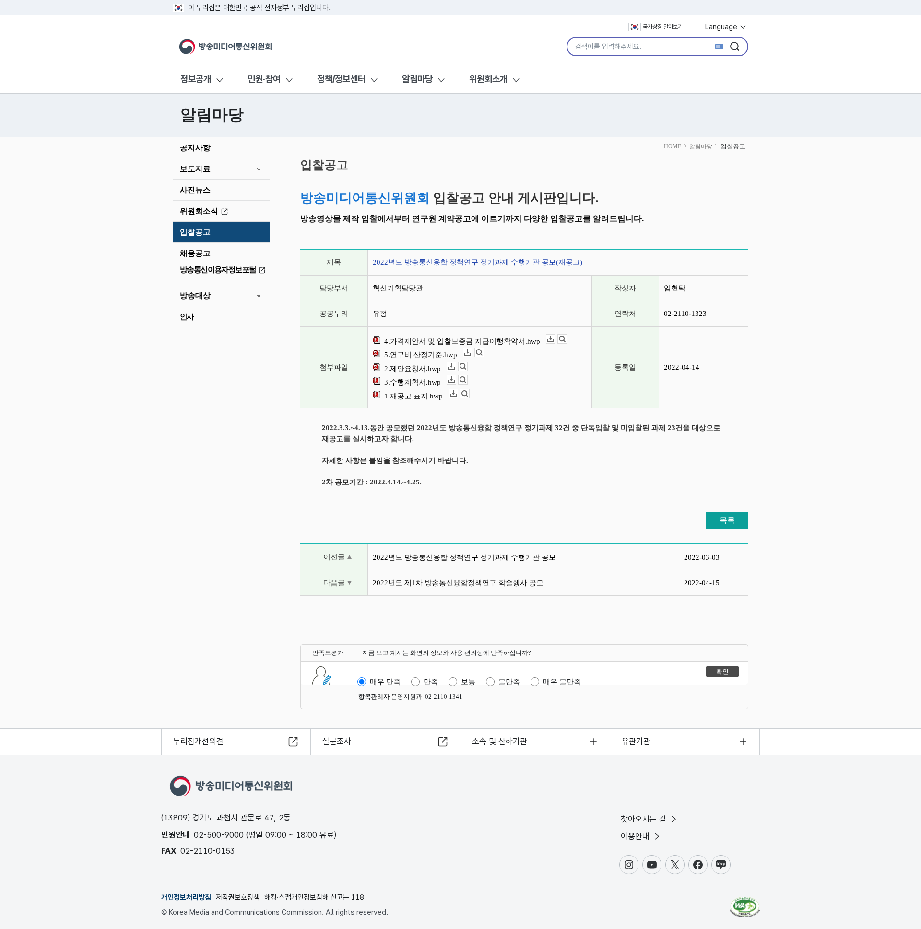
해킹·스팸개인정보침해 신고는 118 (314, 897)
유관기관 (636, 741)
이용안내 (636, 836)
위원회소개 (488, 78)
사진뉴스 (195, 190)
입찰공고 (195, 232)
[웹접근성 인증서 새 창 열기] (745, 902)
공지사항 (195, 148)
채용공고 (195, 253)
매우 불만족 (562, 682)
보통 (468, 682)
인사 (187, 317)
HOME (672, 146)
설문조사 (336, 741)
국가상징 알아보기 (663, 27)
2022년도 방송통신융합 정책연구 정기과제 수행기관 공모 (464, 557)
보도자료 (195, 169)
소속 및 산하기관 (499, 741)
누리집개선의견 (198, 741)
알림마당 (417, 78)
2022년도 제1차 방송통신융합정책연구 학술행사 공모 (458, 583)
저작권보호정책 (238, 897)
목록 (727, 520)
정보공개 (195, 78)
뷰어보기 (467, 366)
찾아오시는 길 (645, 819)
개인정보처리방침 (186, 897)
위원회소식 (199, 211)
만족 (431, 682)
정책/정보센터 (341, 78)
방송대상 (195, 295)
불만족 (509, 682)
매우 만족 (385, 682)
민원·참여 (264, 78)
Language (722, 27)
